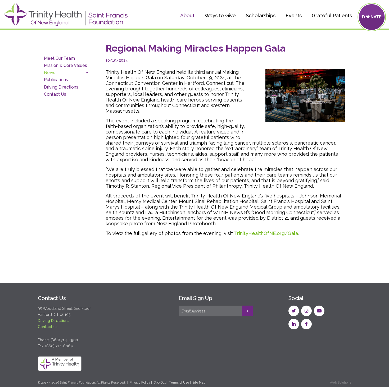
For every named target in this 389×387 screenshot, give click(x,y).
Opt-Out (159, 382)
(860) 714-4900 (64, 340)
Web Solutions (340, 382)
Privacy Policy (140, 382)
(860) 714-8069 (59, 346)
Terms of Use (179, 382)
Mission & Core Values (65, 65)
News (49, 72)
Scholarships (260, 15)
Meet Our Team (59, 58)
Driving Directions (61, 87)
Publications (56, 79)
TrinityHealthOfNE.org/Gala (266, 233)
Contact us (47, 326)
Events (294, 15)
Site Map (198, 382)
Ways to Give (220, 15)
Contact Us (55, 94)
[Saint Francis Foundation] (66, 15)
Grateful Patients (332, 15)
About (187, 15)
